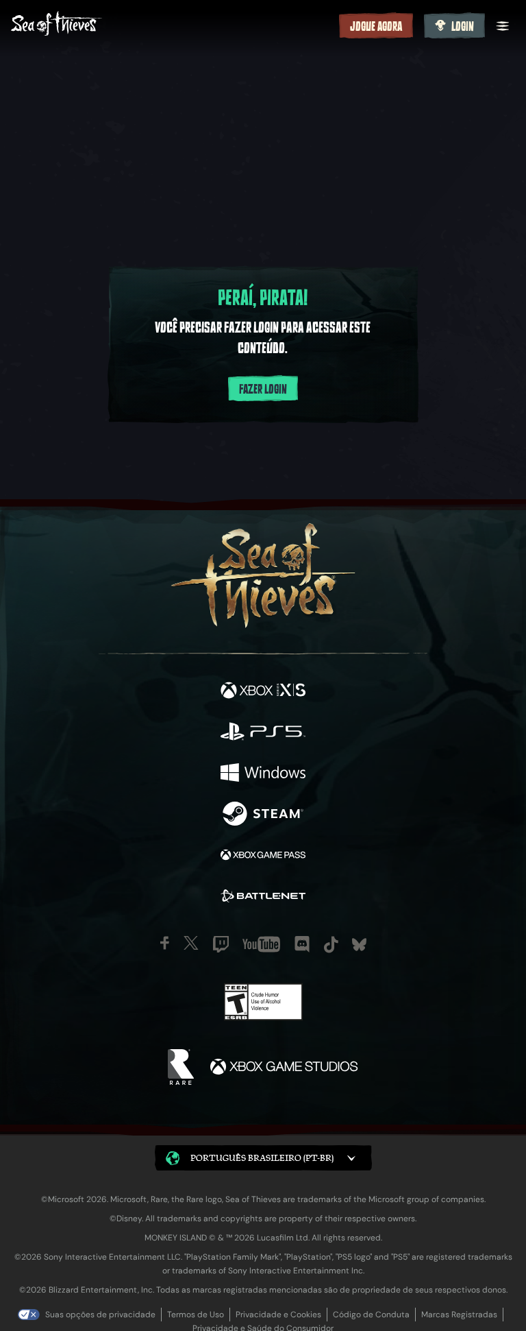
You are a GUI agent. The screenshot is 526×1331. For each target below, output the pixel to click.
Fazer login (263, 389)
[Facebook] (165, 943)
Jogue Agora (376, 27)
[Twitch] (221, 944)
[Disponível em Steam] (263, 815)
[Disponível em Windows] (263, 774)
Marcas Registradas (459, 1314)
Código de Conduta (371, 1314)
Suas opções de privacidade (100, 1314)
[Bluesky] (359, 945)
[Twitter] (191, 943)
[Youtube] (261, 944)
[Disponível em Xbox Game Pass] (263, 856)
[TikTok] (331, 945)
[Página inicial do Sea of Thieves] (172, 25)
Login (462, 27)
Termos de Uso (195, 1314)
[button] (263, 1158)
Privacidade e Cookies (278, 1314)
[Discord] (302, 944)
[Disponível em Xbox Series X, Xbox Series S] (263, 692)
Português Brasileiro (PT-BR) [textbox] (262, 1158)
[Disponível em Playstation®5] (263, 733)
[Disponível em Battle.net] (263, 898)
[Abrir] (503, 26)
